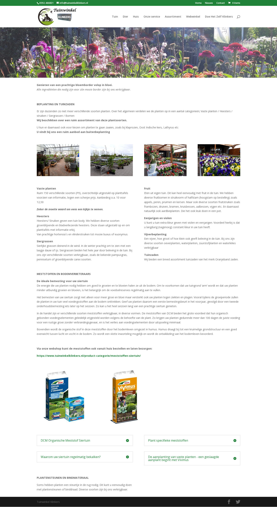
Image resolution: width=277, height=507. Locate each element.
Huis (136, 16)
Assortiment (173, 16)
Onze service (152, 16)
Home (198, 3)
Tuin (115, 16)
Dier (125, 16)
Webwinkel (193, 16)
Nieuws (209, 3)
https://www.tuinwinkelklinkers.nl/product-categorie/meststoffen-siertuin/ (89, 355)
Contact (220, 3)
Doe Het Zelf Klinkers (219, 16)
